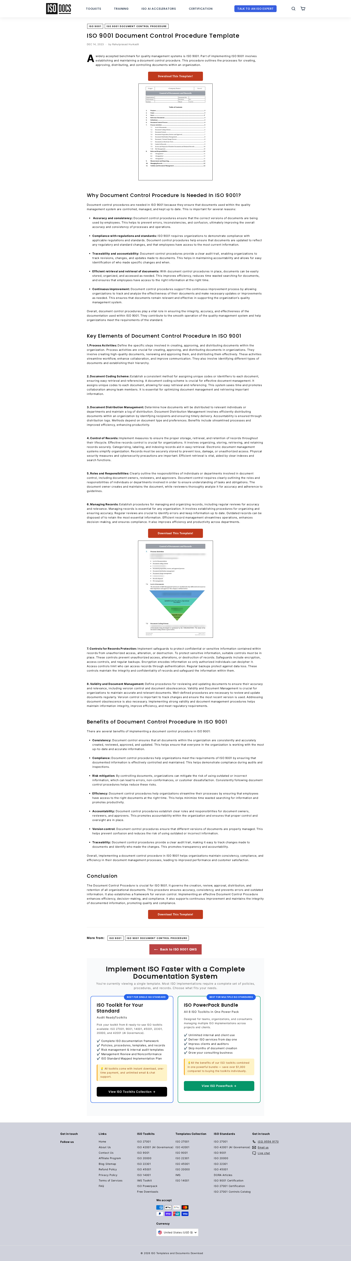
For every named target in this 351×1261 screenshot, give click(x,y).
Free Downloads (147, 1191)
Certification (200, 9)
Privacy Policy (108, 1175)
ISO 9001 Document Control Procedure (137, 26)
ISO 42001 (183, 1147)
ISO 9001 (95, 26)
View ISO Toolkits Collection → (132, 1091)
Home (102, 1141)
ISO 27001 (144, 1141)
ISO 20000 (144, 1158)
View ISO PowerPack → (219, 1086)
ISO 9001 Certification (229, 1180)
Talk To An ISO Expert (255, 9)
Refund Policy (108, 1169)
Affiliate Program (110, 1158)
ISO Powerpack (147, 1185)
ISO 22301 (144, 1163)
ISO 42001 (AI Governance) (155, 1147)
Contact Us (106, 1152)
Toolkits (93, 9)
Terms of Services (110, 1180)
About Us (105, 1147)
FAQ (101, 1185)
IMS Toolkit (144, 1180)
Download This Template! (175, 76)
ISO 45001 (144, 1169)
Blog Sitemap (107, 1163)
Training (121, 9)
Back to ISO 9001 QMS (178, 949)
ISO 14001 (144, 1175)
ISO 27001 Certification (229, 1185)
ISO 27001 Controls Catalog (232, 1191)
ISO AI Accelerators (158, 9)
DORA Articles (223, 1175)
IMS (178, 1175)
